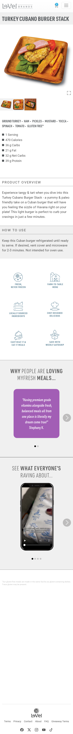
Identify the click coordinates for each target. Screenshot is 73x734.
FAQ (46, 721)
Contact (28, 721)
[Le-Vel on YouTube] (44, 730)
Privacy (17, 721)
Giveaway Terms (60, 721)
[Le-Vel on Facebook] (22, 730)
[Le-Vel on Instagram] (36, 730)
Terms (7, 721)
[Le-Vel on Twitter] (29, 730)
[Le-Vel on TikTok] (51, 730)
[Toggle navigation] (66, 5)
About (38, 721)
